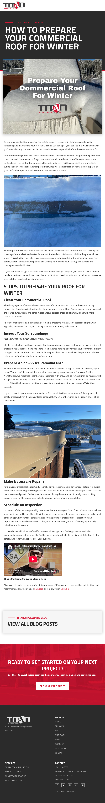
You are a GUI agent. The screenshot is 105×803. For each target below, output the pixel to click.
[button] (98, 5)
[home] (14, 5)
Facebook (38, 589)
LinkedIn (64, 589)
